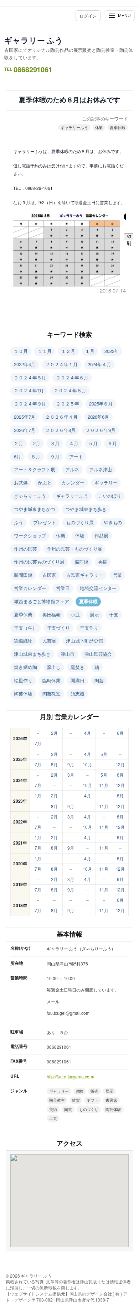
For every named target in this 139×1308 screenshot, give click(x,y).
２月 (18, 443)
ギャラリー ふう (33, 40)
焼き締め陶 (25, 667)
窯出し (54, 667)
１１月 (45, 351)
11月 (103, 785)
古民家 (49, 574)
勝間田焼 (23, 574)
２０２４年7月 (29, 390)
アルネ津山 (100, 469)
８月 (35, 456)
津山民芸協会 (98, 653)
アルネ (72, 469)
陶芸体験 (23, 693)
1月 (38, 795)
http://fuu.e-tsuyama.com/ (70, 1076)
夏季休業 (23, 614)
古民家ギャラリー (84, 574)
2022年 (111, 351)
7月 (38, 743)
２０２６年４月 (61, 416)
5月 (104, 754)
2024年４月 (99, 364)
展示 (94, 614)
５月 (93, 443)
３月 (55, 443)
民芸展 (49, 640)
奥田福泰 (51, 614)
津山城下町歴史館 (84, 640)
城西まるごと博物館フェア (41, 601)
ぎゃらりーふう (30, 495)
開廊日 (77, 680)
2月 (36, 443)
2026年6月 (98, 416)
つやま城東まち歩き (86, 509)
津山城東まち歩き (32, 653)
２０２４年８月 (70, 390)
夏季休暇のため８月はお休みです (69, 100)
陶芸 (99, 680)
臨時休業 (51, 680)
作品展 (101, 535)
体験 (79, 535)
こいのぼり (110, 495)
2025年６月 (101, 403)
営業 (117, 574)
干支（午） (25, 627)
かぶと (45, 482)
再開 (103, 561)
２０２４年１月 (61, 364)
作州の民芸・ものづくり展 (74, 548)
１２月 (68, 351)
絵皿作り (23, 680)
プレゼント (44, 522)
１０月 (21, 351)
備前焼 (81, 561)
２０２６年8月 (60, 430)
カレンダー (72, 482)
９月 (55, 456)
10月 (87, 764)
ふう (18, 522)
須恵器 (77, 693)
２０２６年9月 (100, 430)
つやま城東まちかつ (34, 509)
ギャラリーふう (74, 127)
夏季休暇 (117, 127)
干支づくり (58, 627)
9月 (70, 764)
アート (76, 456)
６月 (112, 443)
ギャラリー (106, 482)
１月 (89, 351)
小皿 (75, 614)
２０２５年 (67, 403)
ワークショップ (30, 535)
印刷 (129, 237)
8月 (54, 764)
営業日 (63, 588)
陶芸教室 (51, 693)
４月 (73, 443)
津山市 (67, 653)
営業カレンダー (30, 588)
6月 (17, 456)
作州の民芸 (25, 548)
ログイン (88, 16)
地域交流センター (98, 588)
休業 (99, 127)
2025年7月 (24, 416)
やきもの (113, 522)
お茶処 (21, 482)
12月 (120, 764)
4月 (87, 733)
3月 (70, 775)
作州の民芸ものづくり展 (39, 561)
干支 (113, 614)
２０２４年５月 (30, 377)
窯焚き (77, 667)
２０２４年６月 (72, 377)
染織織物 (23, 640)
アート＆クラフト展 (34, 469)
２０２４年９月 (30, 403)
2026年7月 (24, 430)
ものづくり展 (79, 522)
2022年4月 (24, 364)
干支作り (89, 627)
